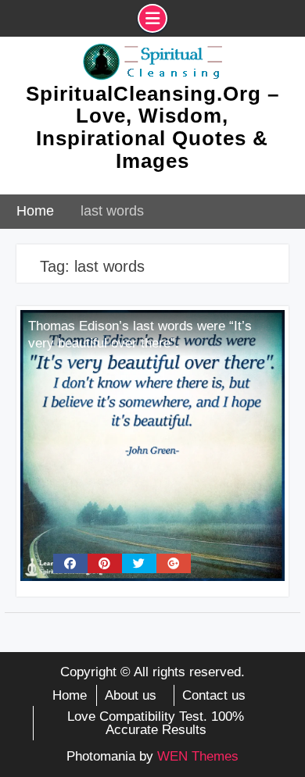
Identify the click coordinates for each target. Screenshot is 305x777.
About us (130, 695)
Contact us (214, 695)
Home (69, 695)
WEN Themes (198, 756)
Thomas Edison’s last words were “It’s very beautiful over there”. (140, 335)
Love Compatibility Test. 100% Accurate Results (155, 723)
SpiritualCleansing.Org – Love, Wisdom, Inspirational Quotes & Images (152, 127)
